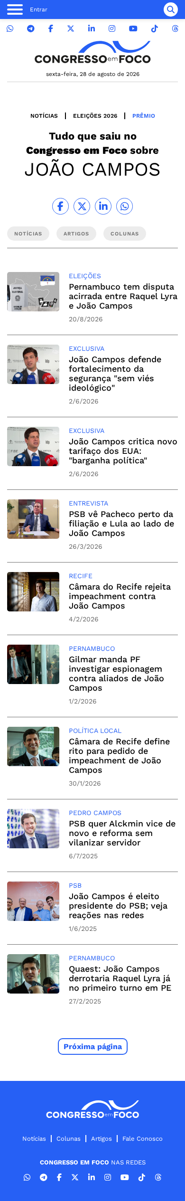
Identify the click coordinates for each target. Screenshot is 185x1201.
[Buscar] (171, 9)
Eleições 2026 (95, 116)
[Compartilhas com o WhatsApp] (124, 206)
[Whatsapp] (10, 28)
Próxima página (93, 1046)
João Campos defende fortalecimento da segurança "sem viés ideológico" (115, 373)
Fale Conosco (142, 1138)
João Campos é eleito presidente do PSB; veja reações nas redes (118, 905)
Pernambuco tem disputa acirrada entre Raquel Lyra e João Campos (123, 295)
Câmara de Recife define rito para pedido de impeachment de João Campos (119, 755)
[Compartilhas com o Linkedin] (103, 206)
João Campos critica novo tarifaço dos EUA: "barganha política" (123, 450)
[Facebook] (50, 28)
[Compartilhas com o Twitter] (82, 206)
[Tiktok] (154, 28)
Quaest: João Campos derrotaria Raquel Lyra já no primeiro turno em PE (120, 978)
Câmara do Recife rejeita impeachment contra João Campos (120, 596)
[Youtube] (133, 28)
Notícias (44, 116)
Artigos (101, 1138)
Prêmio (143, 116)
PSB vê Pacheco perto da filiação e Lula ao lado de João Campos (121, 523)
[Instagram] (112, 28)
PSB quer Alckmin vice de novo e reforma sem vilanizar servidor (122, 832)
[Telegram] (31, 28)
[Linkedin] (91, 28)
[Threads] (175, 28)
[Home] (92, 52)
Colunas (68, 1138)
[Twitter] (70, 28)
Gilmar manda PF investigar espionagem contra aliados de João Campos (116, 673)
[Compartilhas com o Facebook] (60, 206)
